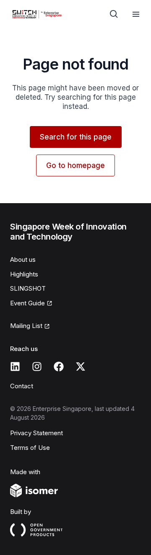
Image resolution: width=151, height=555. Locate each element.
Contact (21, 386)
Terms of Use (30, 448)
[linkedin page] (15, 366)
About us (23, 259)
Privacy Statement (36, 433)
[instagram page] (37, 366)
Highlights (24, 274)
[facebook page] (59, 366)
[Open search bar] (114, 14)
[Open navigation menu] (136, 14)
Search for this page (76, 137)
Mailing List (26, 326)
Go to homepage (75, 165)
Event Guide (27, 303)
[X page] (81, 366)
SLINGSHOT (28, 288)
